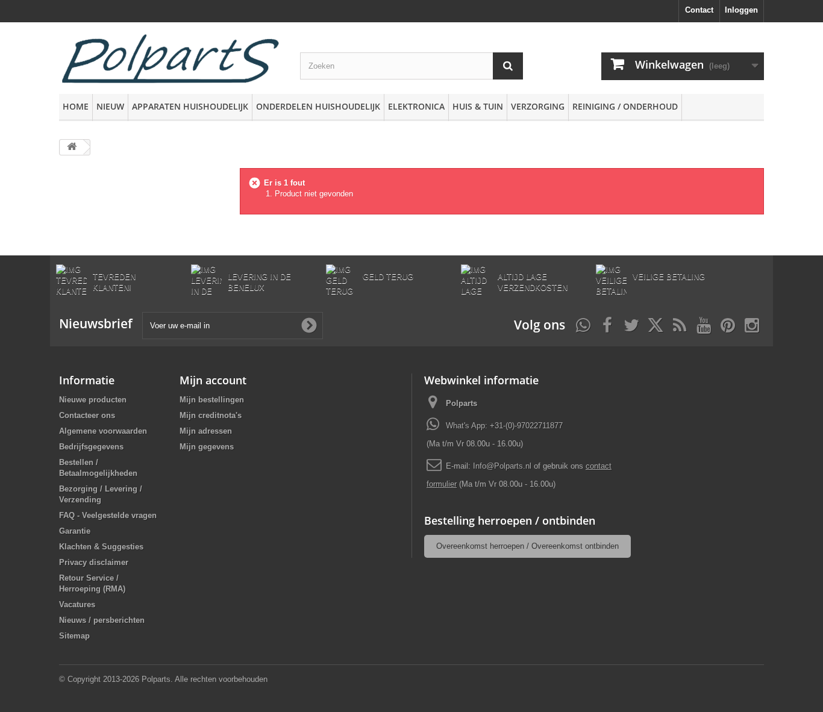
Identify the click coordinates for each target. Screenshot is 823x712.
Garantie (74, 531)
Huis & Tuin (477, 106)
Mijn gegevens (207, 446)
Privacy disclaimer (93, 562)
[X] (655, 324)
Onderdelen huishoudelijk (318, 106)
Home (76, 106)
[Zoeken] (508, 66)
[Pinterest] (728, 324)
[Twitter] (631, 324)
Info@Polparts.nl (503, 465)
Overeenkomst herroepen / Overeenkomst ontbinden (527, 546)
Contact (699, 9)
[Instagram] (752, 324)
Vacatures (77, 604)
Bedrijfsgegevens (91, 446)
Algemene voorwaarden (103, 431)
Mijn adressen (206, 431)
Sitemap (74, 635)
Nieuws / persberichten (102, 620)
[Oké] (309, 325)
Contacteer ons (87, 415)
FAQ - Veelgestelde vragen (108, 515)
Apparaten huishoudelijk (190, 106)
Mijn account (213, 380)
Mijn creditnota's (211, 415)
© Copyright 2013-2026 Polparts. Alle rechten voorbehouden (163, 679)
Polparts (461, 403)
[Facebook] (607, 324)
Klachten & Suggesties (101, 546)
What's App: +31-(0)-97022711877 (504, 425)
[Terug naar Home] (71, 147)
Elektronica (416, 106)
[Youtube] (703, 324)
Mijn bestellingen (212, 399)
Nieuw (110, 106)
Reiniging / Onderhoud (625, 106)
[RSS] (679, 324)
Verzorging (538, 106)
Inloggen (741, 9)
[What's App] (583, 324)
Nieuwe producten (93, 399)
